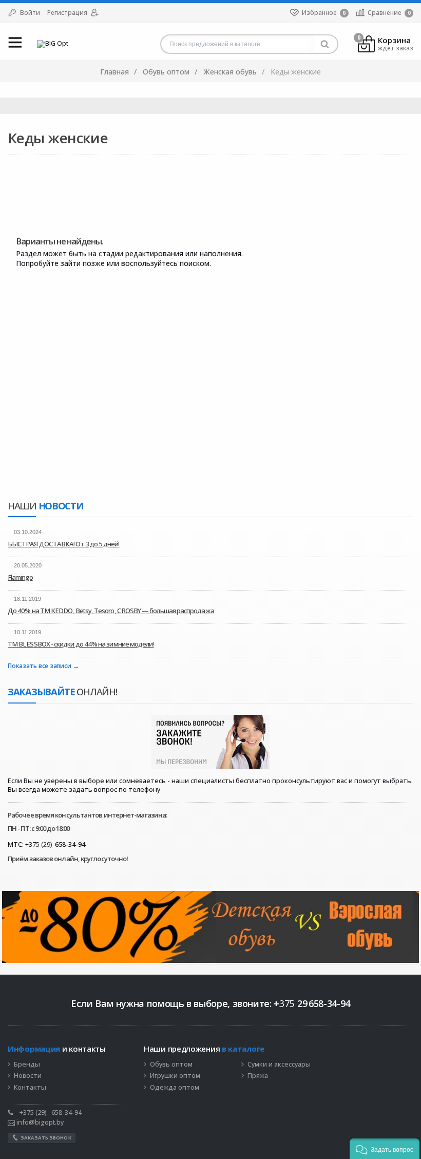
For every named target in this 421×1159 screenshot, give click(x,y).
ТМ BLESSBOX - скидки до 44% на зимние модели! (81, 644)
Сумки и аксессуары (279, 1064)
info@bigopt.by (39, 1122)
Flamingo (20, 577)
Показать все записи (39, 666)
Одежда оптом (174, 1088)
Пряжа (257, 1076)
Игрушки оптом (175, 1076)
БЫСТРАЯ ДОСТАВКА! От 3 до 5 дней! (64, 543)
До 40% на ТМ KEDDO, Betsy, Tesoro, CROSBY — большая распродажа (111, 610)
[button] (384, 1148)
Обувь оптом (171, 1064)
